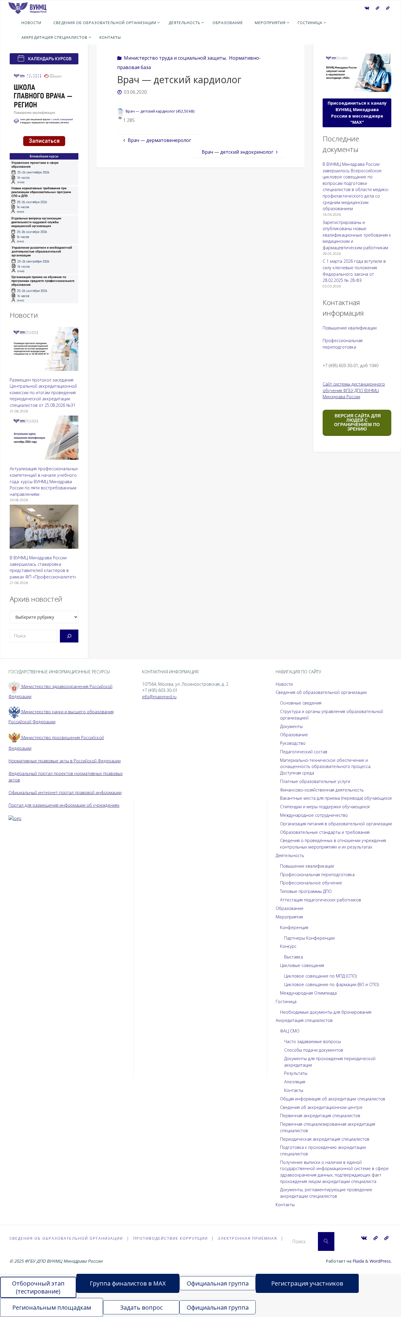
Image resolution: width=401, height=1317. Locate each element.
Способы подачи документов (313, 1050)
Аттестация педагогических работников (320, 900)
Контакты (293, 1090)
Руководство (293, 743)
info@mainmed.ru (159, 697)
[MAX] (378, 8)
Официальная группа (218, 1283)
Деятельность (290, 855)
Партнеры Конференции (309, 938)
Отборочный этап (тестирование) (38, 1287)
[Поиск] (69, 636)
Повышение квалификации (350, 328)
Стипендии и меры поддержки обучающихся (325, 806)
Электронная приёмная (247, 1238)
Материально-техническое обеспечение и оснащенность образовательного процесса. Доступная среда (325, 766)
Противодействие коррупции (170, 1238)
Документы (291, 726)
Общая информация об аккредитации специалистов (332, 1099)
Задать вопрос (141, 1307)
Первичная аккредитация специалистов (320, 1115)
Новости (284, 684)
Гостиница (286, 1001)
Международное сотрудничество (314, 815)
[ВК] (367, 8)
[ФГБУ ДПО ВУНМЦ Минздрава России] (27, 7)
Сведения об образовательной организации (321, 692)
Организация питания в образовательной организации (336, 823)
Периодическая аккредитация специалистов (324, 1139)
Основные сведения (300, 703)
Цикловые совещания (302, 965)
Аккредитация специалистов (304, 1020)
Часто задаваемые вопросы (312, 1041)
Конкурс (288, 946)
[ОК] (387, 8)
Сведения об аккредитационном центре (321, 1107)
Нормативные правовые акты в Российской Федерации (65, 761)
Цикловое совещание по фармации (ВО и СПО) (331, 984)
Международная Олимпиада (308, 993)
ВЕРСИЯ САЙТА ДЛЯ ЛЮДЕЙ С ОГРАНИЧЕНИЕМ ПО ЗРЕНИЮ (357, 422)
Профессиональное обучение (311, 883)
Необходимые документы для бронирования (325, 1012)
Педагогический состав (303, 751)
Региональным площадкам (51, 1307)
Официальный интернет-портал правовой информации (65, 792)
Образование (294, 734)
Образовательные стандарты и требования (325, 832)
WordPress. (381, 1261)
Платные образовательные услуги (315, 781)
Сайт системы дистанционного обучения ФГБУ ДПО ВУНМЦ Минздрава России (354, 390)
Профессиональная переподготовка (317, 874)
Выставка (293, 957)
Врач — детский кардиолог (150, 111)
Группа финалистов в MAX (128, 1283)
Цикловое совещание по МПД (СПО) (320, 976)
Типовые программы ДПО (306, 891)
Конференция (294, 927)
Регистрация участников (307, 1283)
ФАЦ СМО (289, 1031)
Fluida (357, 1261)
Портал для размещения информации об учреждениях (64, 805)
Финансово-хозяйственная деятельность (322, 790)
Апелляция (294, 1082)
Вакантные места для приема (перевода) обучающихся (336, 798)
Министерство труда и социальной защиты (174, 58)
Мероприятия (289, 917)
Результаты (295, 1073)
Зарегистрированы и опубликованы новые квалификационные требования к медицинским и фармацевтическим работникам (357, 235)
